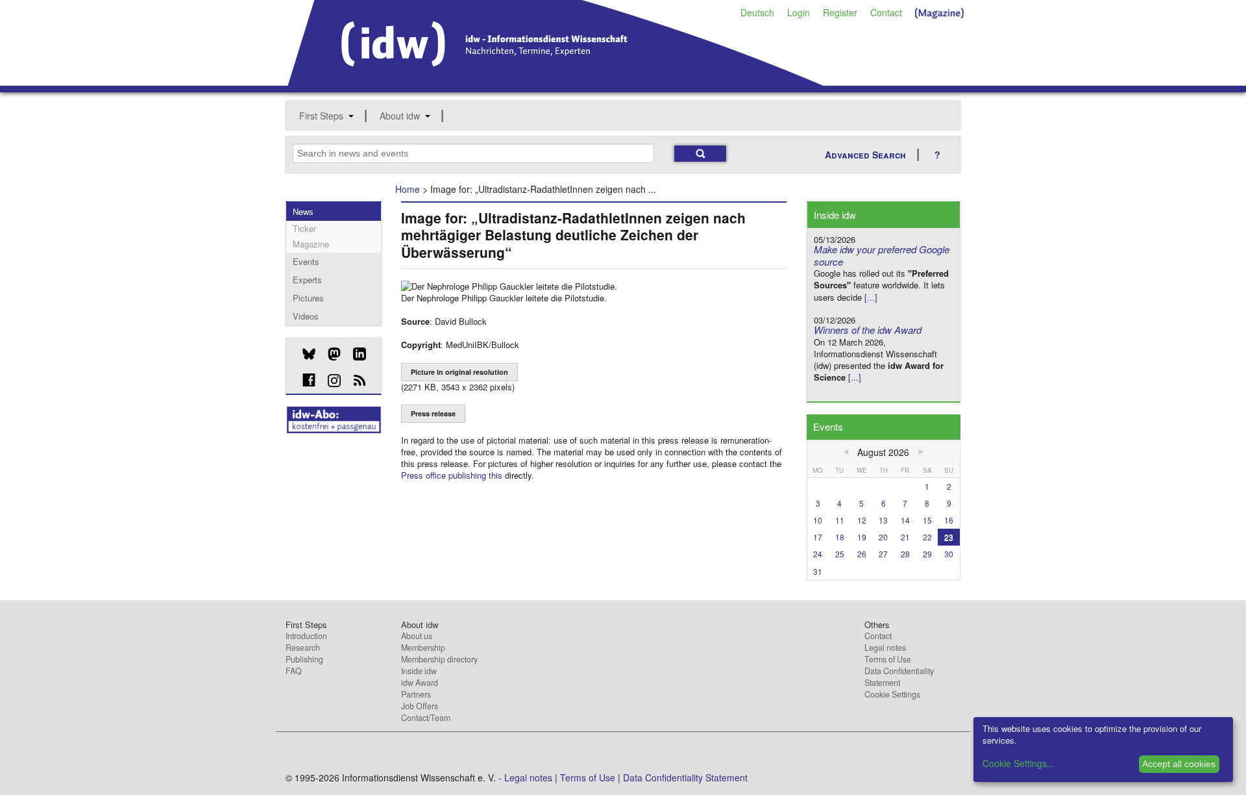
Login (798, 12)
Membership (423, 647)
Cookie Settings (892, 694)
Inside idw (419, 671)
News (303, 211)
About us (416, 636)
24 (817, 553)
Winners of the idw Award (868, 329)
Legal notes (885, 647)
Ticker (304, 228)
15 (927, 519)
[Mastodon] (329, 353)
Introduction (306, 636)
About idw (400, 115)
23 (948, 536)
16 (948, 519)
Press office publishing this (451, 475)
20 (883, 536)
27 (883, 553)
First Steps (321, 115)
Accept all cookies (1178, 764)
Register (840, 12)
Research (303, 647)
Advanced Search (865, 154)
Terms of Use (887, 659)
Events (306, 261)
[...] (870, 297)
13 (883, 519)
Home (407, 189)
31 (817, 571)
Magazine (311, 244)
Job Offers (419, 706)
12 (861, 519)
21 (905, 536)
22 (927, 536)
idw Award (419, 682)
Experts (307, 279)
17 (817, 536)
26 (861, 553)
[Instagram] (329, 380)
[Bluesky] (304, 353)
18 (839, 536)
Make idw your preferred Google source (881, 255)
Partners (416, 694)
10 (817, 519)
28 (905, 553)
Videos (306, 316)
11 (839, 519)
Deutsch (757, 12)
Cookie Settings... (1019, 763)
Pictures (308, 298)
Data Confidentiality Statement (899, 676)
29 (927, 553)
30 (948, 553)
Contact (886, 12)
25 (839, 553)
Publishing (304, 659)
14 (905, 519)
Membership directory (439, 659)
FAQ (294, 671)
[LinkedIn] (354, 353)
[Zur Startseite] (556, 81)
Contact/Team (425, 718)
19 (861, 536)
